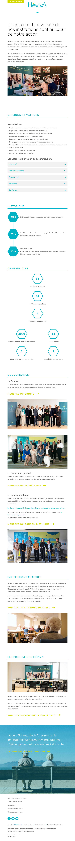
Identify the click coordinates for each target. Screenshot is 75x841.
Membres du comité (21, 394)
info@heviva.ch (17, 825)
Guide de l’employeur (15, 809)
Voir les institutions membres (29, 607)
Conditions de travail (15, 802)
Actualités (11, 805)
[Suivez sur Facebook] (9, 818)
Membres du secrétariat (24, 485)
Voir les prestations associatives (32, 715)
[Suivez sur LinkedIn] (13, 818)
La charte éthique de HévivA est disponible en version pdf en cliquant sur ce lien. (36, 508)
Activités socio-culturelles (17, 798)
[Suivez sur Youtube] (16, 818)
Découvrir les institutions (27, 751)
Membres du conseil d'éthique (29, 524)
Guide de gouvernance (15, 812)
